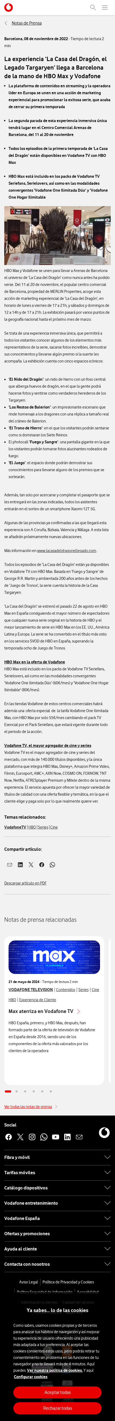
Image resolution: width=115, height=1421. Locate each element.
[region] (57, 1356)
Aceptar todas (58, 1392)
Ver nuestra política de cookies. (55, 1370)
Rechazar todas (57, 1408)
